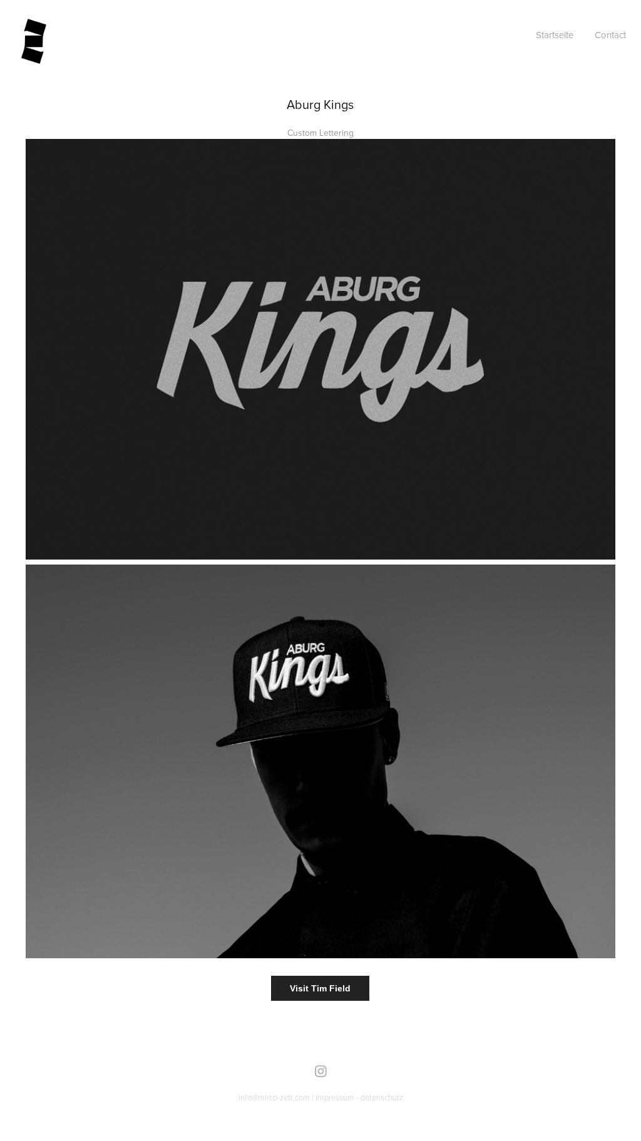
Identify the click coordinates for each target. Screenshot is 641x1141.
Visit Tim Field (320, 988)
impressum (334, 1097)
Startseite (554, 34)
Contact (610, 34)
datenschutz (382, 1097)
